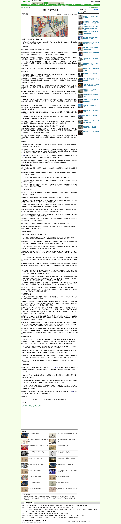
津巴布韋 (54, 498)
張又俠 (66, 496)
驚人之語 (40, 507)
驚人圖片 (28, 517)
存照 (64, 507)
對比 (61, 507)
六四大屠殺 (62, 496)
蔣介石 (46, 498)
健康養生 (29, 4)
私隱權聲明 (83, 521)
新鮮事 (50, 3)
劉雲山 (58, 498)
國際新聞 (47, 505)
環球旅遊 (74, 515)
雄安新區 (42, 498)
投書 (58, 507)
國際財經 (52, 505)
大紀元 (47, 399)
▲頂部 (88, 521)
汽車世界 (46, 515)
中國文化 (65, 4)
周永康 (75, 498)
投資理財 (83, 4)
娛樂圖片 (66, 513)
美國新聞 (34, 505)
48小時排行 (83, 12)
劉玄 (40, 405)
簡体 (92, 1)
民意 (67, 507)
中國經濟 (56, 496)
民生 (67, 505)
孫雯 (38, 498)
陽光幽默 (61, 517)
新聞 (38, 3)
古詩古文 (78, 4)
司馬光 (72, 391)
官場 (64, 505)
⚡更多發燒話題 (26, 494)
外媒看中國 (34, 507)
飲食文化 (31, 515)
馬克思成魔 (43, 496)
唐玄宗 (57, 367)
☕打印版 (91, 7)
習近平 (52, 496)
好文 (55, 507)
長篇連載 (63, 5)
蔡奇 (65, 498)
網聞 (58, 505)
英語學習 (96, 4)
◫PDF (98, 7)
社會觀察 (41, 515)
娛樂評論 (56, 513)
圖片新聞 (67, 5)
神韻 (32, 496)
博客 (62, 3)
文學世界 (58, 5)
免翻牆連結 (96, 1)
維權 (70, 505)
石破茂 (35, 498)
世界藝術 (54, 5)
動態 (44, 507)
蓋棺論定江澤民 (35, 517)
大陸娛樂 (31, 513)
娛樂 (55, 3)
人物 (56, 505)
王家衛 (24, 499)
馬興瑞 (38, 496)
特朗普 (73, 496)
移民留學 (51, 515)
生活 (46, 3)
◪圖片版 (95, 7)
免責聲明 (78, 521)
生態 (75, 505)
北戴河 (49, 498)
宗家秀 (26, 14)
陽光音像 (76, 517)
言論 (30, 507)
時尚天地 (56, 515)
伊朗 (23, 496)
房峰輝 (61, 498)
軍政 (30, 505)
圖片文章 (53, 511)
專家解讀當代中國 (43, 517)
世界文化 (87, 4)
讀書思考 (92, 4)
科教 (61, 505)
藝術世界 (69, 4)
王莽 (35, 405)
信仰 (81, 505)
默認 (76, 14)
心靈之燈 (42, 4)
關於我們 (67, 521)
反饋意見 (73, 521)
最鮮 (27, 515)
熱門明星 (41, 513)
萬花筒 (65, 515)
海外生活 (47, 4)
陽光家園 (71, 517)
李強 (32, 498)
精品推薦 (61, 513)
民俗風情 (79, 515)
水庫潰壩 (48, 496)
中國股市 (24, 498)
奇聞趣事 (61, 515)
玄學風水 (51, 4)
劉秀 (30, 405)
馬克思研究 (51, 517)
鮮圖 (83, 515)
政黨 (50, 507)
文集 (47, 507)
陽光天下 (66, 517)
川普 (35, 496)
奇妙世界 (69, 515)
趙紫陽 (71, 498)
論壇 (59, 3)
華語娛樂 (36, 513)
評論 (42, 3)
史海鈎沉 (33, 4)
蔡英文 (68, 498)
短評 (52, 507)
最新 (27, 505)
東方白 (40, 399)
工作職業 (56, 4)
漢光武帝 (25, 405)
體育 (73, 505)
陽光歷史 (56, 517)
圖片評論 (70, 507)
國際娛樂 (51, 513)
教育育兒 (60, 4)
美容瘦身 (74, 4)
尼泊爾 (27, 499)
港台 (78, 505)
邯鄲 (25, 155)
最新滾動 (24, 4)
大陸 (38, 505)
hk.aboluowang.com (37, 0)
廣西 (30, 496)
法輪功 (70, 496)
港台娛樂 (46, 513)
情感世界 (36, 515)
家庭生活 (38, 4)
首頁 (34, 3)
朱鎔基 (26, 496)
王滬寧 (29, 498)
